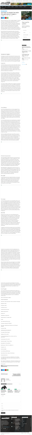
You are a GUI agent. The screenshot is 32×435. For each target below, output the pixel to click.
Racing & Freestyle (24, 423)
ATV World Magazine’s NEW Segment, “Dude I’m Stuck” (25, 55)
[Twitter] (4, 18)
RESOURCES (20, 6)
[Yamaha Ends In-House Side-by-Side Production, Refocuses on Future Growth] (17, 387)
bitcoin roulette (24, 64)
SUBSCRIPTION (3, 8)
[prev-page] (22, 61)
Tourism (25, 6)
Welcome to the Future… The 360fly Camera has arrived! (26, 51)
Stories (2, 6)
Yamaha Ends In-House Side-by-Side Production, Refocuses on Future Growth (17, 391)
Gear (5, 6)
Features (2, 389)
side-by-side (2, 366)
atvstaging (3, 15)
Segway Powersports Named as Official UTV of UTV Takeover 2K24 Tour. (26, 47)
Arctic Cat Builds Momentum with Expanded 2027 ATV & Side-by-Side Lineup (10, 391)
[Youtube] (5, 428)
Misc (22, 422)
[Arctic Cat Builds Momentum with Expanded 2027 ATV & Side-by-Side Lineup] (11, 387)
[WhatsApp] (7, 18)
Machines (9, 6)
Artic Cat (9, 389)
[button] (30, 8)
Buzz (22, 418)
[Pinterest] (5, 18)
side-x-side (6, 366)
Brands (12, 6)
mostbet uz (23, 62)
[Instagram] (3, 428)
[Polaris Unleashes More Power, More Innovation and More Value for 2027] (4, 387)
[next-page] (23, 61)
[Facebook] (2, 18)
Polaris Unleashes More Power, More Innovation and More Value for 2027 (3, 391)
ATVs (3, 10)
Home (1, 10)
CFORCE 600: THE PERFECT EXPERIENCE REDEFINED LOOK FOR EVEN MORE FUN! (16, 375)
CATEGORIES (16, 6)
